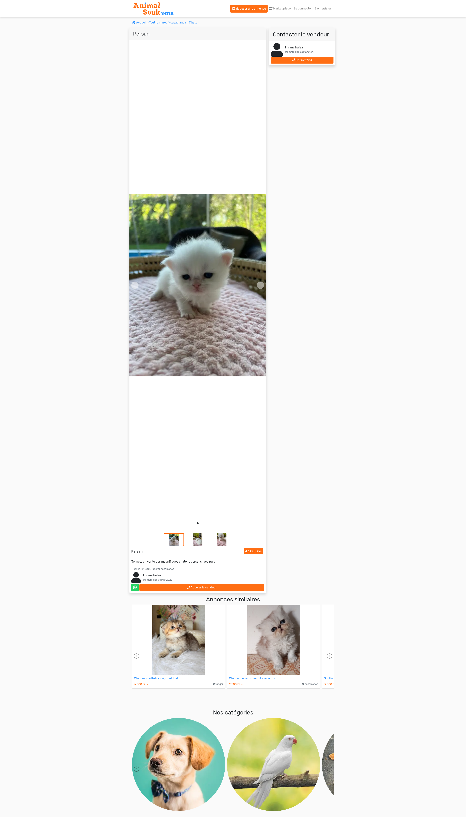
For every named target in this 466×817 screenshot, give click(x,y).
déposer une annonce (250, 8)
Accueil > (142, 22)
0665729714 (303, 60)
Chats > (194, 22)
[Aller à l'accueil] (153, 8)
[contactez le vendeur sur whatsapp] (135, 587)
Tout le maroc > (159, 22)
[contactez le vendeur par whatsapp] (135, 587)
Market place (282, 8)
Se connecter (303, 8)
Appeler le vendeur (203, 587)
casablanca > (179, 22)
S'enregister (323, 8)
